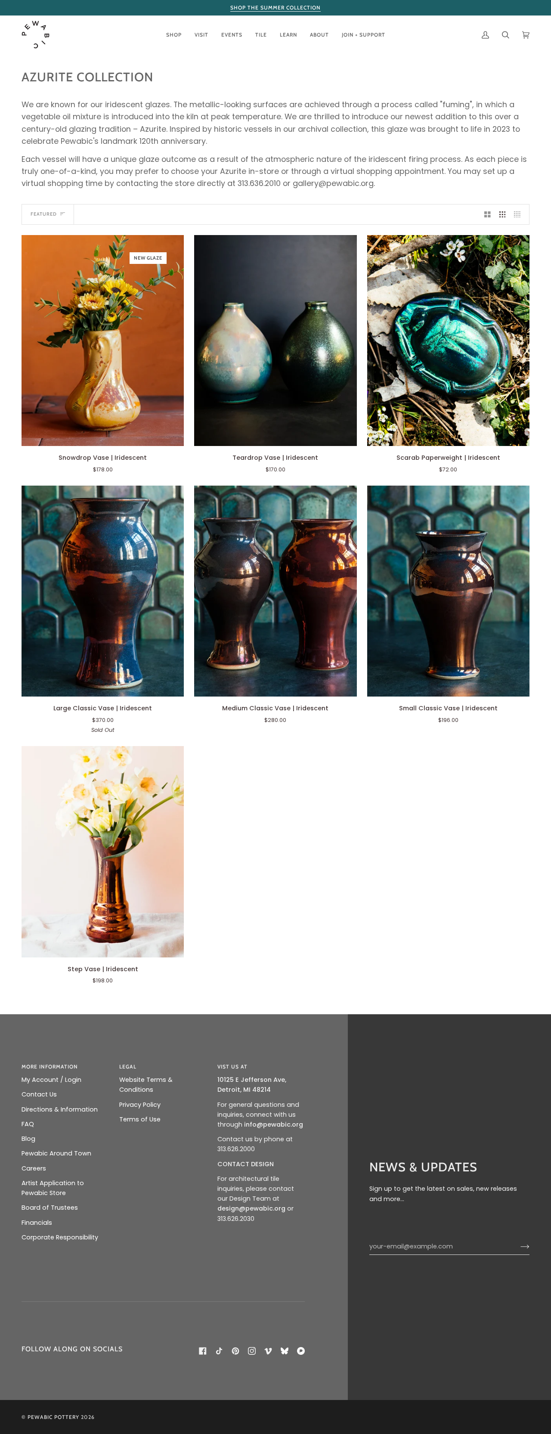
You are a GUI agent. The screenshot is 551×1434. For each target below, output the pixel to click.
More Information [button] (50, 1066)
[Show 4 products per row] (519, 214)
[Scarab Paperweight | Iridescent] (448, 340)
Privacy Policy (140, 1104)
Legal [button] (127, 1066)
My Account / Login (51, 1079)
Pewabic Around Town (56, 1153)
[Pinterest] (235, 1351)
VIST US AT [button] (232, 1066)
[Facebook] (203, 1351)
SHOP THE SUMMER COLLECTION (275, 7)
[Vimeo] (268, 1351)
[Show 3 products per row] (502, 214)
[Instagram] (252, 1351)
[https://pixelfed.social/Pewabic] (301, 1351)
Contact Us (39, 1094)
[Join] (518, 1246)
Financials (37, 1222)
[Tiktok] (219, 1351)
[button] (174, 34)
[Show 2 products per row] (487, 214)
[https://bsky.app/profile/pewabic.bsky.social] (284, 1351)
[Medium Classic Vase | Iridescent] (275, 591)
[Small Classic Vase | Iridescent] (448, 591)
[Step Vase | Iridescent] (103, 851)
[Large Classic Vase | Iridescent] (103, 591)
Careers (34, 1168)
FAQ (28, 1124)
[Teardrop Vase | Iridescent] (275, 340)
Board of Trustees (50, 1207)
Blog (28, 1138)
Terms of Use (140, 1119)
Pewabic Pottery (53, 1417)
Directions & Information (60, 1109)
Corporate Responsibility (60, 1237)
